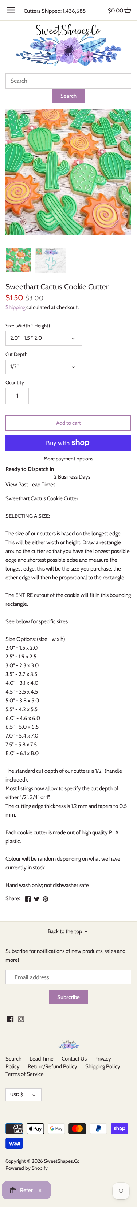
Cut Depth (16, 354)
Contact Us (74, 1058)
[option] (18, 260)
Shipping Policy (102, 1066)
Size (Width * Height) (27, 326)
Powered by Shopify (26, 1168)
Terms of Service (24, 1074)
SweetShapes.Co (61, 1161)
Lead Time (42, 1058)
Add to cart (68, 423)
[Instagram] (21, 1018)
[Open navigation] (10, 9)
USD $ (16, 1094)
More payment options (68, 458)
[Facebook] (10, 1018)
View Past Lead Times (30, 484)
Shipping (15, 307)
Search (13, 1058)
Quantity (14, 382)
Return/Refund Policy (52, 1066)
